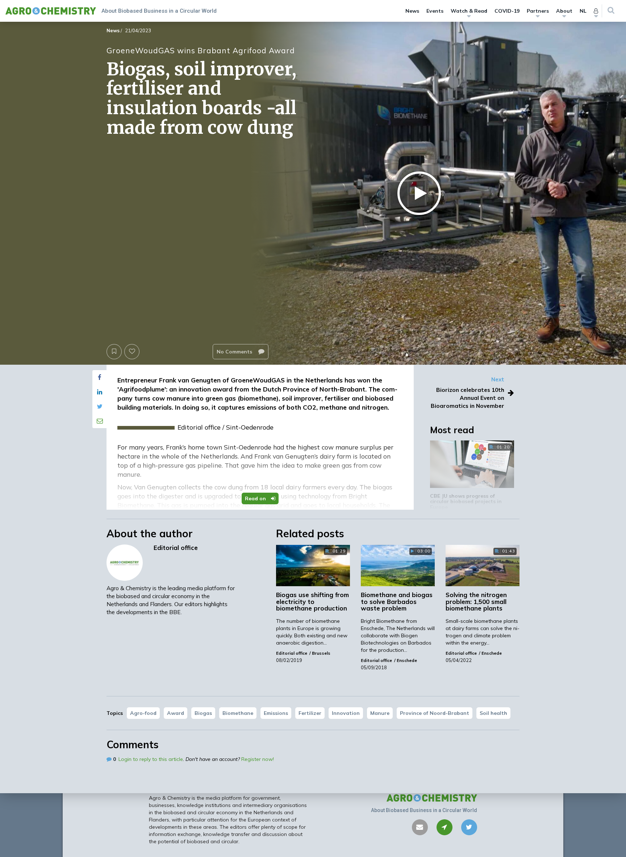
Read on (256, 498)
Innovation (346, 713)
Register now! (257, 759)
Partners (538, 11)
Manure (379, 713)
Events (434, 11)
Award (175, 713)
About (564, 11)
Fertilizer (310, 713)
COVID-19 (506, 11)
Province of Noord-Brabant (434, 713)
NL (583, 11)
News (412, 11)
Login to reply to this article (150, 759)
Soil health (493, 713)
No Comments (235, 351)
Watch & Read (469, 11)
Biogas (203, 713)
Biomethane (237, 713)
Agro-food (143, 713)
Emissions (276, 713)
